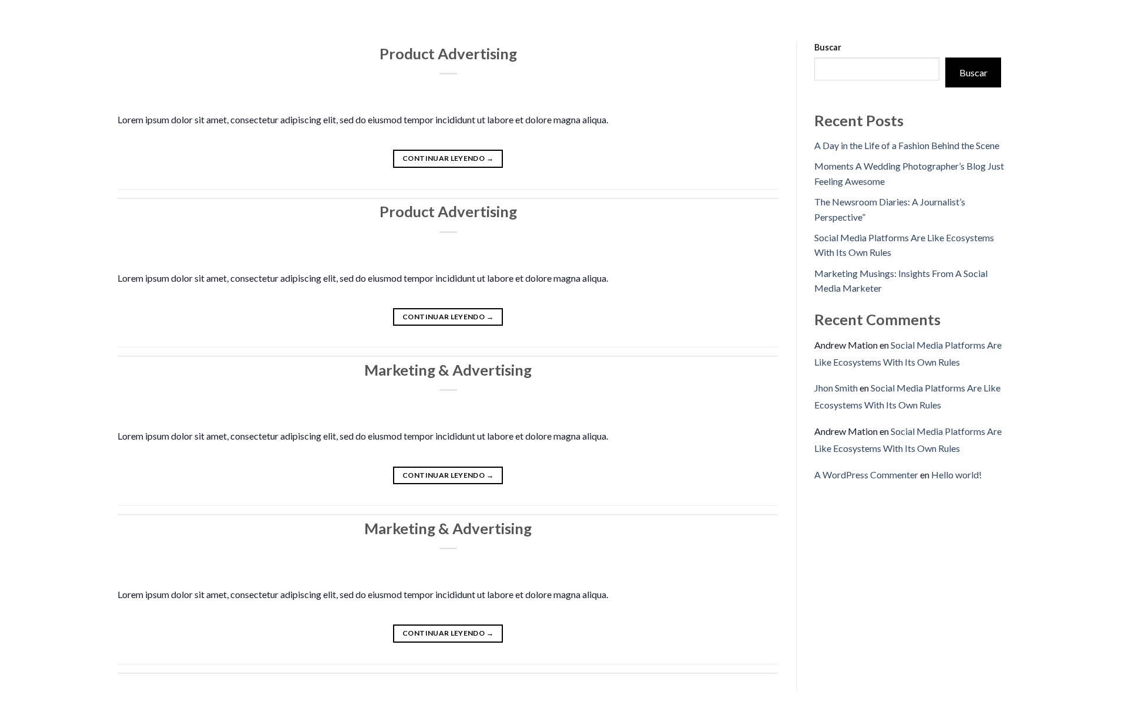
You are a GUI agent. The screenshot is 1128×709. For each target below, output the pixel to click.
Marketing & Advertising (448, 370)
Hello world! (956, 474)
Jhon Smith (836, 387)
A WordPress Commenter (866, 474)
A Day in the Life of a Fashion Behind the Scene (906, 145)
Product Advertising (448, 53)
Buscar (827, 47)
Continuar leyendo (448, 158)
